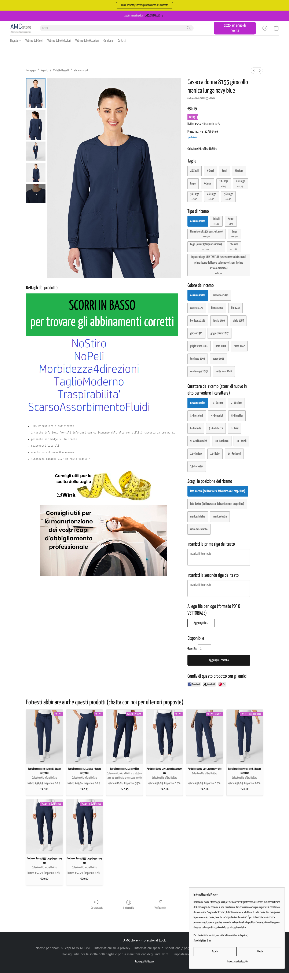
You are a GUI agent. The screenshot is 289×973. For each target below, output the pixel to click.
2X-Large (240, 183)
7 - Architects (216, 428)
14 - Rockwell (234, 453)
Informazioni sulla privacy (112, 948)
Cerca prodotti (97, 908)
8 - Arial (234, 428)
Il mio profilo (128, 908)
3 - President (196, 415)
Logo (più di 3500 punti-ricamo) (206, 246)
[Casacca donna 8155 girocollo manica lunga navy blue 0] (35, 93)
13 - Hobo (215, 453)
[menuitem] (254, 70)
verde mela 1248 (224, 371)
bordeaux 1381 (197, 320)
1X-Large (223, 183)
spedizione (192, 137)
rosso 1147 (239, 346)
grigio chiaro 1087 (219, 333)
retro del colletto (199, 529)
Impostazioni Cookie (187, 954)
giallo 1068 (238, 320)
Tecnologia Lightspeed (144, 961)
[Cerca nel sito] (189, 28)
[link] (155, 15)
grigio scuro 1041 (199, 346)
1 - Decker (218, 403)
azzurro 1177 (196, 308)
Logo (234, 234)
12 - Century (196, 453)
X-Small (210, 170)
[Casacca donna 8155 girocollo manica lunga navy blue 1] (35, 125)
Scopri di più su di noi (202, 940)
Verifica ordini (160, 908)
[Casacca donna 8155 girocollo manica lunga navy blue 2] (35, 151)
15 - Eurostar (196, 466)
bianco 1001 (217, 308)
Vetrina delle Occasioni (87, 40)
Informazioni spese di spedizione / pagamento (167, 948)
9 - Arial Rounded (198, 441)
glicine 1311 (196, 333)
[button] (144, 5)
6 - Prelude (195, 428)
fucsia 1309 (219, 320)
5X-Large (228, 196)
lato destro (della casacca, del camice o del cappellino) (217, 503)
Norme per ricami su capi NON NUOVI (63, 948)
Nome (231, 221)
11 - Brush (241, 441)
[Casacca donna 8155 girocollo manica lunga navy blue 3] (35, 172)
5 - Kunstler (237, 415)
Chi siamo (108, 40)
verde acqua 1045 (199, 371)
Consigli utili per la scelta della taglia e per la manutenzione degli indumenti (115, 954)
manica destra (220, 516)
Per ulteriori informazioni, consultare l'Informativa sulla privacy (221, 935)
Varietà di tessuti (61, 70)
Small (224, 170)
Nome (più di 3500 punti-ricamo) (206, 234)
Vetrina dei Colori (34, 40)
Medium (239, 170)
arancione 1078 (220, 295)
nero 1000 (221, 346)
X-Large (207, 183)
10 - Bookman (221, 441)
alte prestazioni (81, 70)
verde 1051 (218, 358)
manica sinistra (197, 516)
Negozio (14, 40)
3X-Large (194, 196)
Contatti (122, 40)
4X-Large (211, 196)
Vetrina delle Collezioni (59, 40)
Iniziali (216, 221)
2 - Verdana (236, 403)
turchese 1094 (197, 358)
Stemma (234, 246)
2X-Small (194, 170)
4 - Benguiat (217, 415)
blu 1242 (235, 308)
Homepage (31, 70)
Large (193, 183)
